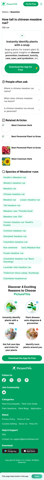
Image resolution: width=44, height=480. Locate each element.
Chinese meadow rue (14, 194)
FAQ (4, 434)
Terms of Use (23, 419)
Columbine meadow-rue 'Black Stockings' (18, 260)
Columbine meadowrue (15, 278)
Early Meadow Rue (31, 247)
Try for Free (31, 4)
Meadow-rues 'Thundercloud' (18, 211)
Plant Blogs (23, 408)
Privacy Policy (8, 419)
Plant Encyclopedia (11, 404)
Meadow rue (9, 188)
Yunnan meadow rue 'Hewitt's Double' (18, 223)
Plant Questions (9, 408)
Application (36, 408)
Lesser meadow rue (30, 200)
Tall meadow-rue (11, 205)
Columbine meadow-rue (15, 242)
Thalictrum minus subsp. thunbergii (21, 273)
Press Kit (33, 423)
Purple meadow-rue (13, 253)
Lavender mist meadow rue (17, 267)
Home (5, 12)
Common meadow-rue (14, 231)
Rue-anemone (10, 247)
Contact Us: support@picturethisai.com (20, 439)
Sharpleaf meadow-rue (15, 236)
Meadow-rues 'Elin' (12, 216)
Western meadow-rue (14, 183)
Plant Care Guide (29, 404)
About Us (23, 423)
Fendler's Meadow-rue (14, 177)
